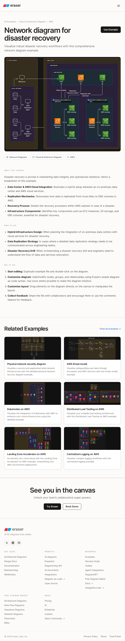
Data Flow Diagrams (14, 605)
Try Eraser (52, 506)
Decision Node (92, 561)
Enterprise (50, 609)
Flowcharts (9, 618)
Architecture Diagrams (15, 557)
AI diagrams (51, 557)
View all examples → (110, 328)
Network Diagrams (13, 614)
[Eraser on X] (6, 542)
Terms (103, 636)
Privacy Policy (91, 636)
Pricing (48, 600)
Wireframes (10, 574)
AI (46, 605)
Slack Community (55, 618)
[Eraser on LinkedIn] (12, 542)
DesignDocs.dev (94, 587)
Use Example (111, 29)
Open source (51, 583)
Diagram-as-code (55, 579)
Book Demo (72, 506)
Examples (90, 557)
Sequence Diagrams (14, 609)
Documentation (11, 565)
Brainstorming (11, 570)
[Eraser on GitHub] (18, 542)
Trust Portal (115, 636)
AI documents (51, 570)
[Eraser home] (12, 5)
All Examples (10, 21)
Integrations (51, 574)
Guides (88, 565)
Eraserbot (49, 561)
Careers (48, 614)
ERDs (6, 623)
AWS (51, 21)
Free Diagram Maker (95, 579)
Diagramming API (53, 565)
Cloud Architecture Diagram (32, 21)
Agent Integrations (94, 570)
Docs (89, 583)
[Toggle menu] (118, 5)
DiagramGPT (91, 574)
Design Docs (10, 561)
